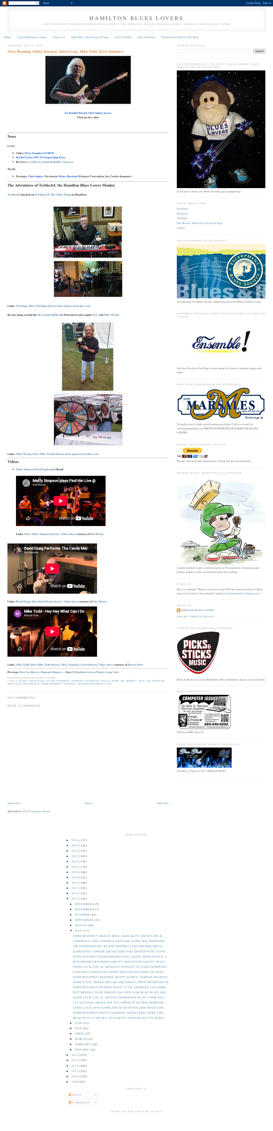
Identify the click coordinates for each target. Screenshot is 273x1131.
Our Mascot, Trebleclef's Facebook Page (200, 223)
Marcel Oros (135, 664)
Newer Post (13, 803)
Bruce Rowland (68, 176)
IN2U (95, 315)
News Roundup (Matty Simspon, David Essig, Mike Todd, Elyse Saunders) (65, 51)
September (84, 920)
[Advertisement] (136, 1121)
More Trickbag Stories (42, 306)
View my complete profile (195, 616)
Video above (68, 534)
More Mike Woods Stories (48, 454)
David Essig (23, 601)
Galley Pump (110, 681)
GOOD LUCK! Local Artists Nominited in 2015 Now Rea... (120, 997)
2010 (75, 1076)
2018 (75, 883)
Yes (109, 684)
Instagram (182, 213)
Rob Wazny (97, 534)
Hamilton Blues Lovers (136, 17)
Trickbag (41, 194)
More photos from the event (73, 306)
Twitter (181, 228)
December (84, 904)
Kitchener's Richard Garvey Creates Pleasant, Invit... (120, 962)
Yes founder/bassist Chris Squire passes (87, 113)
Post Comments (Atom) (36, 811)
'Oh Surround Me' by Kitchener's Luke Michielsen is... (119, 946)
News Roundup (51, 684)
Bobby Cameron (63, 162)
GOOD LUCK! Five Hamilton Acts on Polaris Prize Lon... (119, 1007)
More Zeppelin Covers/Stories (79, 664)
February (83, 1044)
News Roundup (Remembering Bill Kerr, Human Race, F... (121, 956)
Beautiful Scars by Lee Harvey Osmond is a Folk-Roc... (120, 1018)
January (82, 1049)
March (81, 1039)
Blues (23, 681)
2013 (75, 1060)
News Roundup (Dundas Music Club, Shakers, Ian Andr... (120, 987)
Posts (76, 1095)
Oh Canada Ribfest (48, 315)
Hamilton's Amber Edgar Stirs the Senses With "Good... (120, 951)
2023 (75, 856)
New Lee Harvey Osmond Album (39, 672)
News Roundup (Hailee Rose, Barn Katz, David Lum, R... (119, 936)
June (79, 1023)
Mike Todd (22, 664)
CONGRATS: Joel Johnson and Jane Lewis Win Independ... (120, 941)
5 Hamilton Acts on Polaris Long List (95, 672)
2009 (75, 1082)
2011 (75, 1071)
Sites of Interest (146, 37)
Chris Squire (35, 176)
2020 (75, 872)
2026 (75, 840)
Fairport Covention (85, 681)
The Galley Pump (60, 194)
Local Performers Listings (31, 37)
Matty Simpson (25, 469)
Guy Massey (100, 601)
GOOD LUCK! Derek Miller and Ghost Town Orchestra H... (122, 982)
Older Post (163, 803)
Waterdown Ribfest (91, 684)
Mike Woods (111, 315)
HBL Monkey (129, 681)
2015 (75, 899)
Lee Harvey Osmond (39, 162)
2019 (75, 877)
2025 (75, 845)
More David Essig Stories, (47, 601)
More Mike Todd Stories (45, 664)
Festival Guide (123, 37)
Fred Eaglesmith (46, 469)
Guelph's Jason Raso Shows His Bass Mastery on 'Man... (119, 972)
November (84, 909)
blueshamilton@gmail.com (244, 593)
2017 (75, 888)
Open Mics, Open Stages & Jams (90, 37)
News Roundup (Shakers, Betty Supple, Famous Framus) (120, 977)
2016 (75, 893)
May (79, 1028)
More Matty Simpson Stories (41, 534)
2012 (75, 1066)
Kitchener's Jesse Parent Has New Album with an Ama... (121, 992)
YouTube (182, 218)
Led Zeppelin (155, 681)
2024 (75, 851)
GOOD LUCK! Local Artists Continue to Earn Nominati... (121, 967)
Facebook (182, 208)
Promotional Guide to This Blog (180, 37)
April (80, 1033)
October (83, 915)
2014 (75, 1055)
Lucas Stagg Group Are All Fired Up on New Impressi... (119, 1002)
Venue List (59, 37)
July (79, 930)
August (81, 925)
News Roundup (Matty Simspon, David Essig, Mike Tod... (119, 1013)
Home (7, 37)
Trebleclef (13, 194)
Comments (80, 1102)
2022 (75, 861)
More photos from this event (82, 454)
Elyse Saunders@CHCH (39, 153)
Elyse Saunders (58, 681)
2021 (75, 867)
